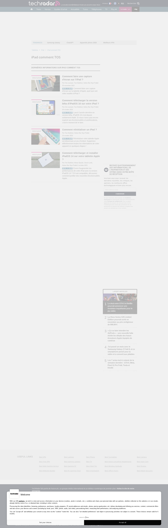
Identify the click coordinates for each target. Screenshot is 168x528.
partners (22, 501)
